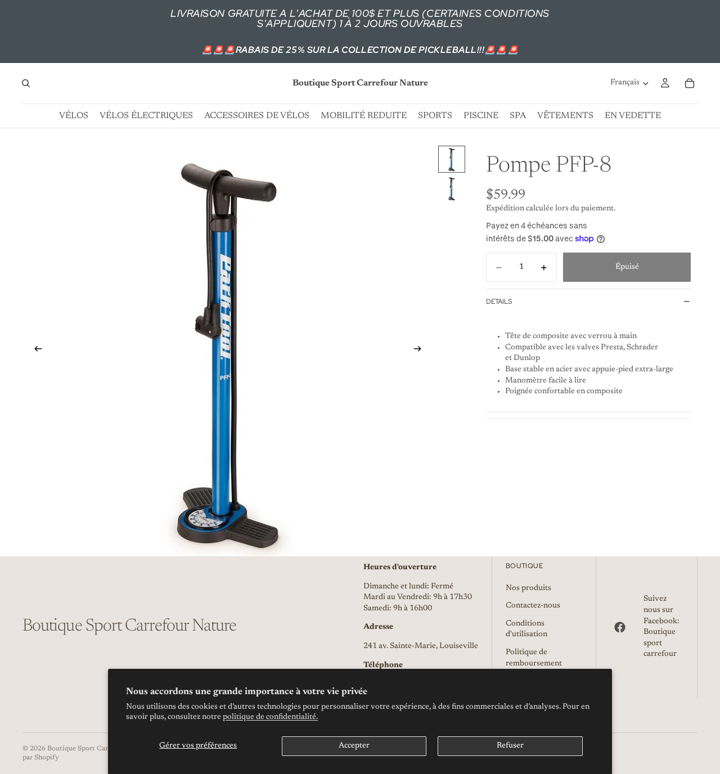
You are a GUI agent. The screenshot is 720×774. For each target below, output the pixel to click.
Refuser (510, 746)
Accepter (354, 746)
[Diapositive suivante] (420, 351)
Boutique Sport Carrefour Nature (99, 748)
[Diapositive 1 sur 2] (451, 159)
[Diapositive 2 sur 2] (451, 188)
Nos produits (528, 588)
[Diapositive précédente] (34, 351)
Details (499, 301)
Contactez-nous (533, 606)
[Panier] (689, 83)
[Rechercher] (26, 83)
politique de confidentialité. (270, 717)
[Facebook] (620, 627)
